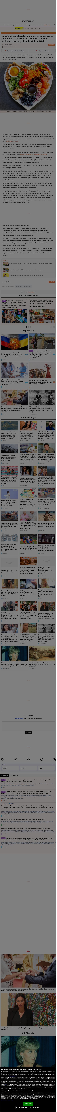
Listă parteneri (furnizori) (7, 1100)
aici (6, 1084)
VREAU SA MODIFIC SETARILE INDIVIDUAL (28, 1107)
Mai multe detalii (13, 1075)
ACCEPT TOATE (28, 1104)
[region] (28, 1089)
